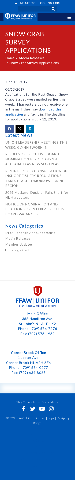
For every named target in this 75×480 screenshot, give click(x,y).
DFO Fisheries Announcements (30, 233)
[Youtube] (42, 408)
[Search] (53, 9)
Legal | (52, 418)
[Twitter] (33, 408)
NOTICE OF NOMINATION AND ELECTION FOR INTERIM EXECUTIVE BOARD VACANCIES (36, 209)
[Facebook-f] (23, 408)
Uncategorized (17, 250)
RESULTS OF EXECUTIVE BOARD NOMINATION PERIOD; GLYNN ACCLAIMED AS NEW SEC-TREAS (32, 159)
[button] (9, 129)
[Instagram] (51, 408)
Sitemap (40, 418)
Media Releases (18, 238)
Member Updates (19, 244)
